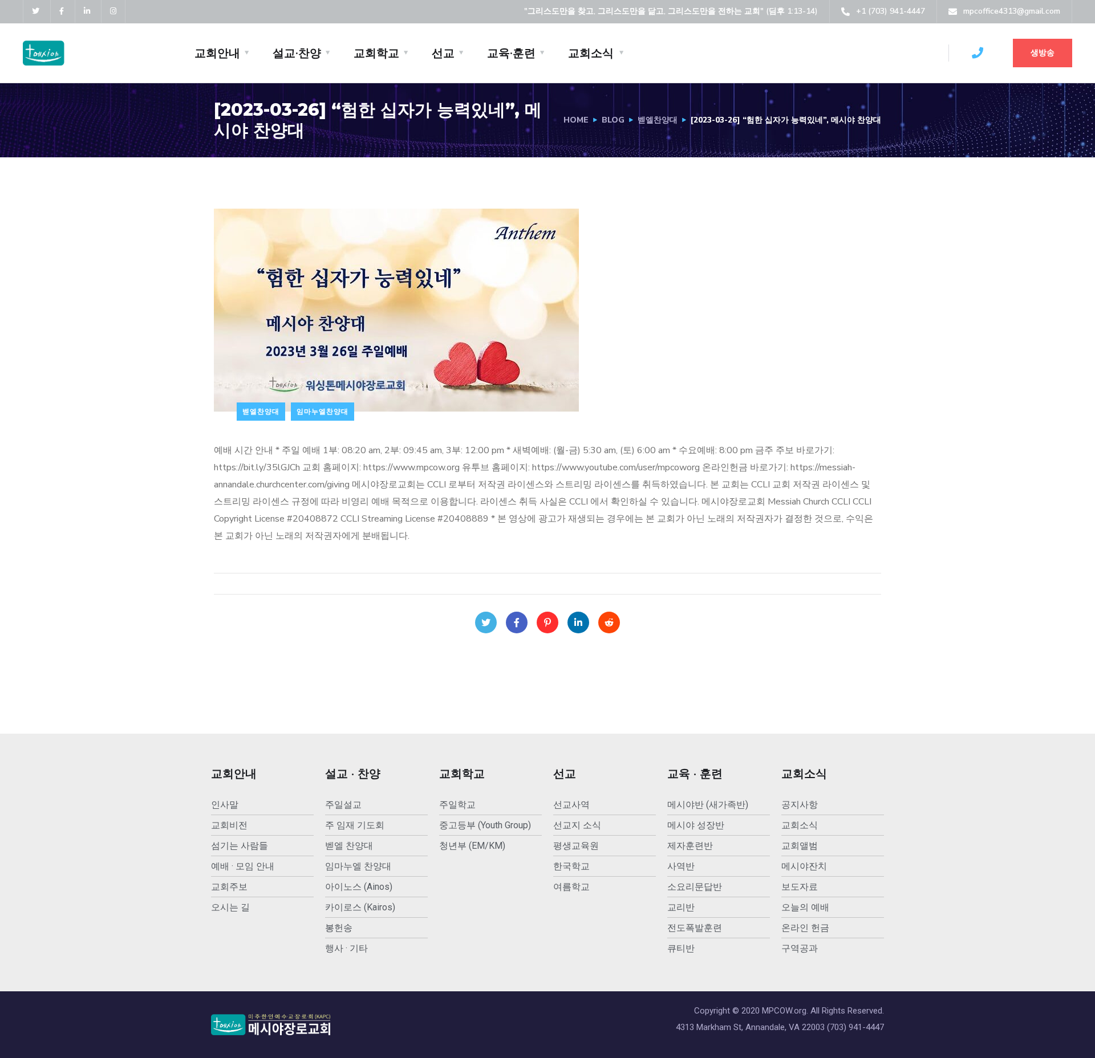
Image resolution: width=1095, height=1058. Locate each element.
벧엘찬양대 (658, 120)
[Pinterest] (547, 622)
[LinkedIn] (578, 622)
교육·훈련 (511, 53)
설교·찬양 (297, 53)
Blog (613, 120)
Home (576, 120)
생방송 (1043, 52)
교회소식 (591, 53)
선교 (443, 53)
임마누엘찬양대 (322, 411)
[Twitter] (486, 622)
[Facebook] (517, 622)
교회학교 (376, 53)
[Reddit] (609, 622)
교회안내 (217, 53)
